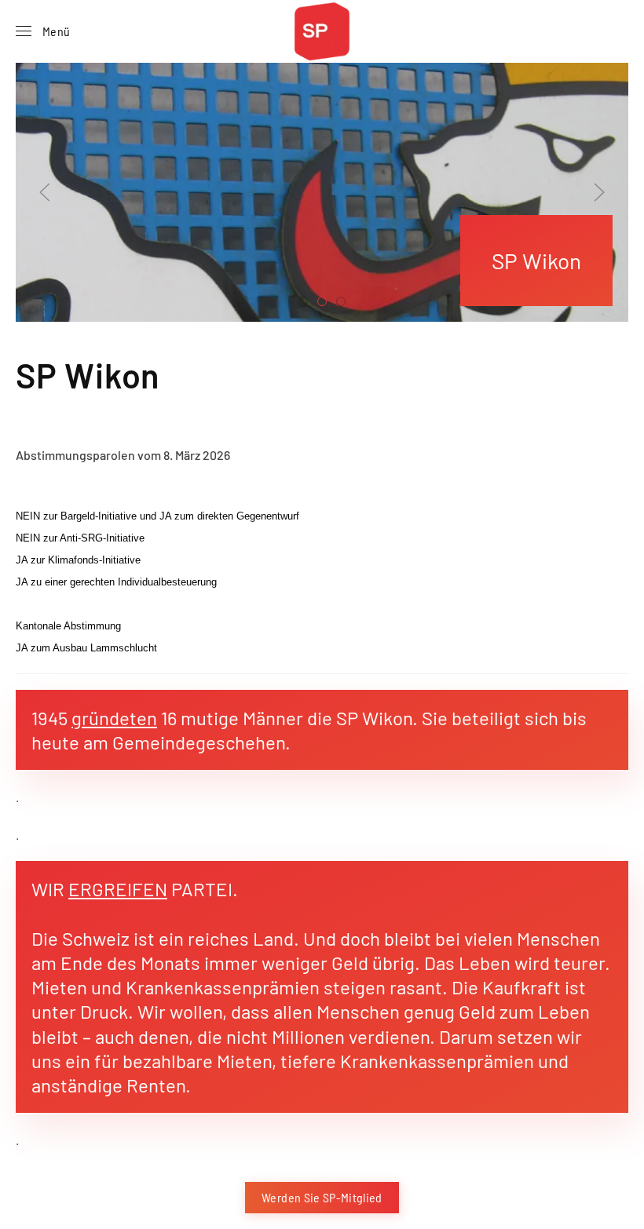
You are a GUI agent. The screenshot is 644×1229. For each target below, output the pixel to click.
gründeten (114, 717)
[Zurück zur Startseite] (322, 31)
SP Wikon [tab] (307, 303)
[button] (43, 31)
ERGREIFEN (117, 888)
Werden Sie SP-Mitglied (322, 1197)
